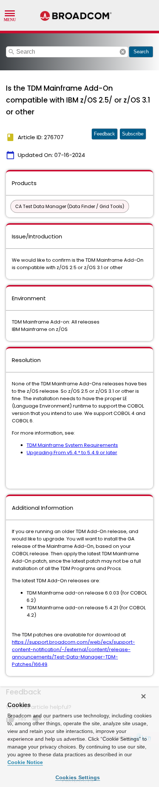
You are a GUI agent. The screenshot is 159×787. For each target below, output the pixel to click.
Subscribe (132, 134)
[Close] (143, 696)
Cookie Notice (25, 762)
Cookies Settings (77, 777)
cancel (122, 52)
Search (141, 51)
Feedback (104, 134)
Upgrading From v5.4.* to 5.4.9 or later (72, 452)
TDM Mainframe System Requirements (72, 445)
